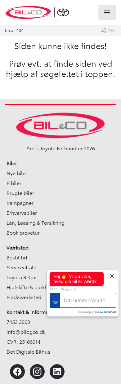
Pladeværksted (24, 297)
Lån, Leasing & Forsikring (36, 223)
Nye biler (17, 173)
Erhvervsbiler (22, 213)
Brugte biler (20, 193)
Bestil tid (17, 257)
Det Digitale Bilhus (28, 352)
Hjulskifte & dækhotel (32, 287)
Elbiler (14, 183)
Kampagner (20, 203)
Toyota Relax (21, 277)
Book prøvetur (23, 233)
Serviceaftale (21, 267)
